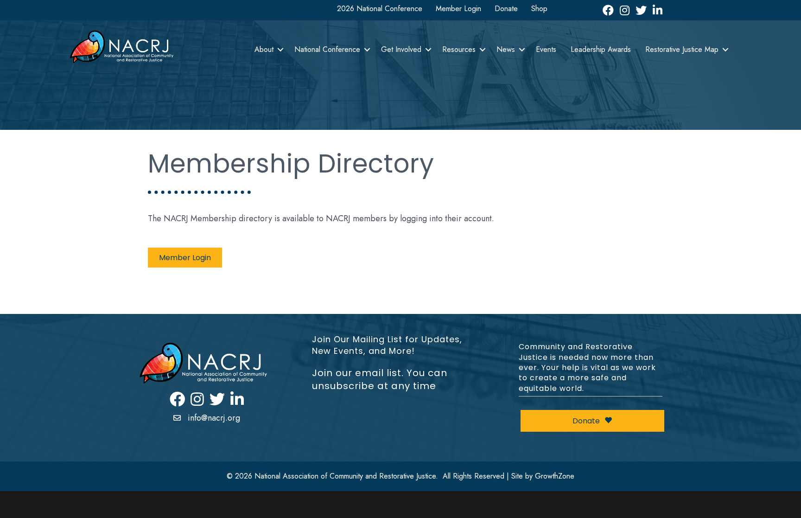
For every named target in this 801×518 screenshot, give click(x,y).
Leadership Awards (601, 49)
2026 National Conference (379, 8)
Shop (539, 8)
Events (546, 49)
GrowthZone (554, 476)
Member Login (458, 8)
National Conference (327, 49)
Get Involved (401, 49)
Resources (459, 49)
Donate (506, 8)
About (263, 49)
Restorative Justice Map (681, 49)
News (505, 49)
